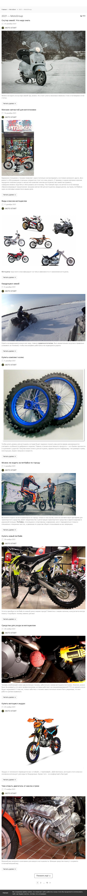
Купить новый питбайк (12, 536)
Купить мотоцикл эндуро (13, 703)
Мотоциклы (6, 272)
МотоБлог (12, 9)
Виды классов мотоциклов (14, 201)
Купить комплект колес (13, 357)
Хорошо (5, 893)
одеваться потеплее (45, 343)
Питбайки (20, 522)
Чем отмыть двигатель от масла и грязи (20, 786)
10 (47, 883)
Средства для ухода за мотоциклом (19, 625)
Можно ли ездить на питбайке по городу (21, 463)
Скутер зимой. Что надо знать (16, 20)
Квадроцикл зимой (10, 284)
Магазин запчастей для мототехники (19, 110)
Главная (4, 9)
